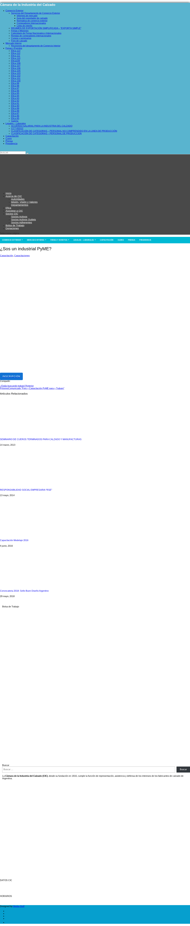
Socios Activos (19, 216)
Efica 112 (15, 53)
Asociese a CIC (14, 210)
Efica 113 (15, 51)
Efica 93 (15, 98)
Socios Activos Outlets (23, 219)
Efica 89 (15, 108)
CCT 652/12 (17, 128)
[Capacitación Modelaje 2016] (30, 535)
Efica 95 (15, 93)
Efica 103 (15, 73)
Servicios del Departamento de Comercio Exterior (35, 13)
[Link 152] (7, 922)
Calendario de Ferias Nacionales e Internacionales (36, 33)
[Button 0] (27, 153)
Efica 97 (15, 88)
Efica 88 (15, 111)
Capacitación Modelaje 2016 (14, 540)
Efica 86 (15, 116)
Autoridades (17, 199)
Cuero (9, 138)
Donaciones (12, 228)
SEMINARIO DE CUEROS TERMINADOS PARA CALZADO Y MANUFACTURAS (41, 439)
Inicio (8, 193)
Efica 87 (15, 113)
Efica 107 (15, 66)
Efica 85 (15, 118)
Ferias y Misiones (20, 31)
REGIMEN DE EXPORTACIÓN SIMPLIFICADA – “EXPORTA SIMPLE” (46, 28)
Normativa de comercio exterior (32, 20)
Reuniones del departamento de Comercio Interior (35, 46)
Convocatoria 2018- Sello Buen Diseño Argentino (24, 591)
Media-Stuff (18, 906)
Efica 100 (15, 81)
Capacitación (12, 136)
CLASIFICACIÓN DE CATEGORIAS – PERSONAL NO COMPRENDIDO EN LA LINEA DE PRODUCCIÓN (64, 131)
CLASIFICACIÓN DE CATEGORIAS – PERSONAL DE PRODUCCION (46, 133)
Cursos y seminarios (21, 38)
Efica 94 (15, 96)
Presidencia (11, 143)
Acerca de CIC (14, 196)
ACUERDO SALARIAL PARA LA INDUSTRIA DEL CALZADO (41, 126)
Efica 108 (15, 63)
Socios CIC (12, 213)
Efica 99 (15, 83)
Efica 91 (15, 103)
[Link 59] (17, 188)
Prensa (9, 141)
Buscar (5, 765)
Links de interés (24, 26)
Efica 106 (15, 68)
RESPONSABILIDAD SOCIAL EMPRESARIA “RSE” (26, 490)
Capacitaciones (22, 255)
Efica (8, 208)
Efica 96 (15, 91)
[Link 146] (77, 760)
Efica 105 (15, 71)
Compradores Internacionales (31, 23)
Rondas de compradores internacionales (31, 36)
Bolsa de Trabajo (15, 225)
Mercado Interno (14, 43)
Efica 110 (15, 58)
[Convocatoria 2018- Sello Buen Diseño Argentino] (30, 585)
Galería (14, 121)
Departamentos (19, 205)
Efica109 (15, 61)
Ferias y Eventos (14, 48)
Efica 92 (15, 101)
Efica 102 (15, 76)
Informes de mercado (27, 15)
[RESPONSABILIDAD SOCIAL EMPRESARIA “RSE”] (30, 484)
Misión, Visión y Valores (24, 202)
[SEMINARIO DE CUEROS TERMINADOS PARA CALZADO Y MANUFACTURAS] (30, 434)
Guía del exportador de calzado (32, 18)
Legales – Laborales (16, 123)
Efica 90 (15, 106)
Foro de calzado (19, 41)
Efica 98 (15, 86)
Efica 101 (15, 78)
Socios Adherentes (21, 222)
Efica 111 (15, 56)
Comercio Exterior (14, 10)
